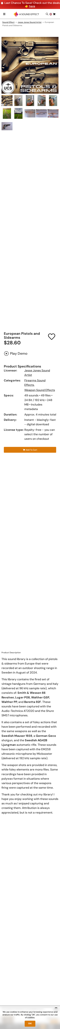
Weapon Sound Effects (39, 390)
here (32, 6)
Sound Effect (8, 22)
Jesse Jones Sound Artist (30, 22)
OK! (30, 1023)
